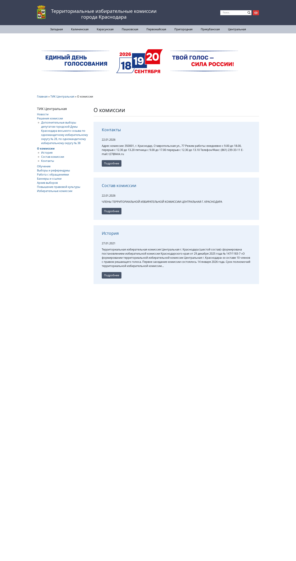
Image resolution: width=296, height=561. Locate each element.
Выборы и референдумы (53, 170)
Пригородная (183, 29)
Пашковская (130, 29)
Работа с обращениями (53, 174)
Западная (56, 29)
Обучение (44, 166)
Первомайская (156, 29)
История (47, 152)
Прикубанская (210, 29)
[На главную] (41, 12)
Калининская (80, 29)
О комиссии (46, 148)
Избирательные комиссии (54, 191)
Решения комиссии (50, 118)
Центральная (237, 29)
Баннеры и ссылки (49, 178)
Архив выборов (47, 183)
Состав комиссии (52, 157)
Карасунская (105, 29)
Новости (42, 114)
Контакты (47, 161)
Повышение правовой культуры (58, 187)
